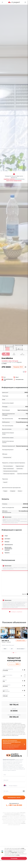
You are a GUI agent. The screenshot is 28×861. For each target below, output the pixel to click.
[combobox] (16, 785)
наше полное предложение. (14, 180)
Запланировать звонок (14, 797)
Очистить (22, 670)
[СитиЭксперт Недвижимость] (14, 2)
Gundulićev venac (7, 361)
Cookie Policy (14, 852)
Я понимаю (14, 858)
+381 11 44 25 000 (15, 805)
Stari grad (15, 361)
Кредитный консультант (9, 759)
